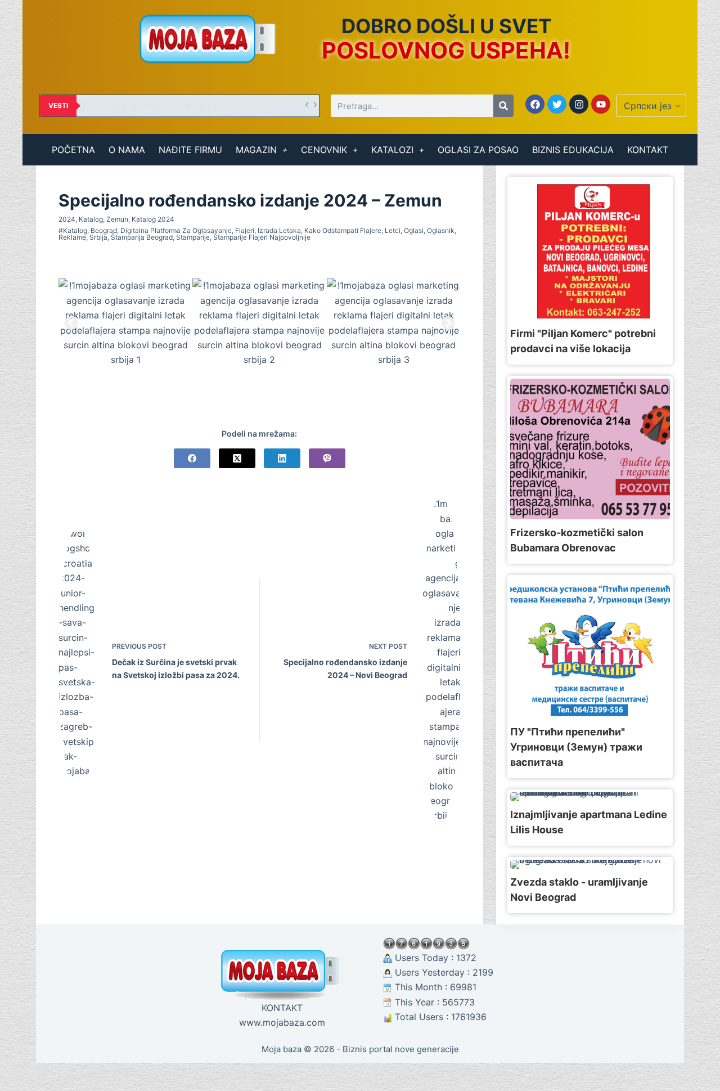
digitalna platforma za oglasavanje (176, 230)
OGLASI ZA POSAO (478, 149)
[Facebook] (534, 104)
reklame (72, 237)
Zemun (117, 219)
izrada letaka (279, 230)
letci (392, 230)
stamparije (193, 237)
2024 (66, 219)
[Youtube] (600, 104)
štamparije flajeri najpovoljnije (261, 237)
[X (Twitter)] (237, 458)
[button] (71, 323)
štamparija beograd (142, 237)
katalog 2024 (153, 219)
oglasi (414, 230)
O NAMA (127, 149)
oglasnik (440, 230)
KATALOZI (392, 149)
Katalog (91, 219)
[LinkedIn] (282, 458)
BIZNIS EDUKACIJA (573, 149)
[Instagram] (578, 104)
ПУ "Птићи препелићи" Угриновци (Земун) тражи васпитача (576, 747)
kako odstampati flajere (342, 230)
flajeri (244, 230)
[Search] (503, 106)
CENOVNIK (324, 149)
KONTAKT (647, 149)
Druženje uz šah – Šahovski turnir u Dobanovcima (174, 105)
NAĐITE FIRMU (190, 149)
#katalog (72, 230)
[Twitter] (556, 104)
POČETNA (73, 149)
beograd (104, 230)
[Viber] (327, 458)
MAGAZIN (256, 149)
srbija (98, 237)
